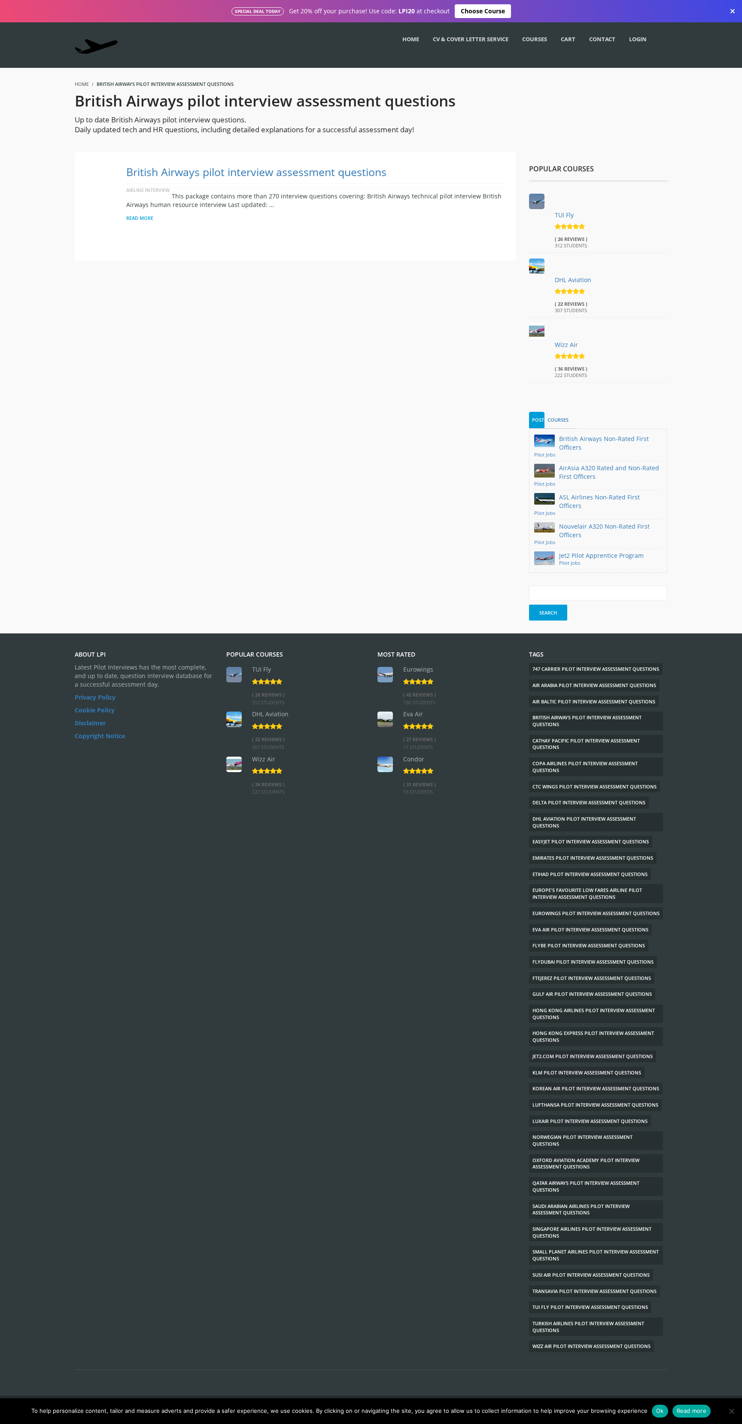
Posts (538, 420)
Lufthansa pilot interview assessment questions (595, 1104)
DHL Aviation (573, 280)
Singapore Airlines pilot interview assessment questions (591, 1232)
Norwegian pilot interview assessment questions (582, 1140)
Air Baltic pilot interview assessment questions (593, 701)
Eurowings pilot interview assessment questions (596, 913)
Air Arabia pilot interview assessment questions (594, 685)
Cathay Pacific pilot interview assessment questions (586, 744)
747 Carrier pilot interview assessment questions (595, 669)
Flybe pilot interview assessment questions (588, 945)
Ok (660, 1410)
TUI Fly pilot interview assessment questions (590, 1307)
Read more (691, 1410)
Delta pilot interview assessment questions (588, 802)
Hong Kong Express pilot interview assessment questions (593, 1036)
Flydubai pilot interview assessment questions (593, 961)
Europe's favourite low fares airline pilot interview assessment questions (587, 893)
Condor (413, 759)
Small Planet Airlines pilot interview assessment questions (595, 1255)
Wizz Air (566, 345)
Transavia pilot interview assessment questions (594, 1291)
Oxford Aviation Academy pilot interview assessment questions (585, 1163)
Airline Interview (148, 190)
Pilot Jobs (544, 455)
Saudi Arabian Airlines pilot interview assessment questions (580, 1209)
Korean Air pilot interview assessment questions (595, 1088)
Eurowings (418, 669)
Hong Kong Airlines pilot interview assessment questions (593, 1013)
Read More (139, 218)
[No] (731, 1411)
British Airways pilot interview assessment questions (256, 171)
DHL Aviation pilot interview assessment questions (584, 822)
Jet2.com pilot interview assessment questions (592, 1056)
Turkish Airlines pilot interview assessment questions (588, 1326)
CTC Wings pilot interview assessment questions (594, 786)
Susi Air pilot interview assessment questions (591, 1275)
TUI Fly (564, 215)
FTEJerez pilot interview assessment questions (591, 978)
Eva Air (413, 714)
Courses (553, 420)
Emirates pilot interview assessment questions (592, 858)
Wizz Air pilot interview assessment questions (591, 1346)
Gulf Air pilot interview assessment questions (592, 994)
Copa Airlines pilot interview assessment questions (585, 766)
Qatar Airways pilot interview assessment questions (585, 1186)
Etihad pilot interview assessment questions (590, 874)
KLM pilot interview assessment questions (586, 1072)
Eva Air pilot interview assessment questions (590, 929)
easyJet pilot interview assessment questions (590, 841)
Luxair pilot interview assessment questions (590, 1121)
